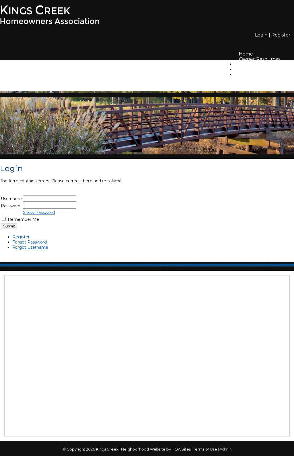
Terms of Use (205, 449)
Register (281, 35)
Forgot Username (30, 247)
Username (11, 198)
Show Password (39, 212)
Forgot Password (29, 242)
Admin (226, 449)
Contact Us (251, 74)
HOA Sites (181, 449)
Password (10, 205)
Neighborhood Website (143, 449)
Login (261, 35)
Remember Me (23, 219)
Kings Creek (107, 449)
